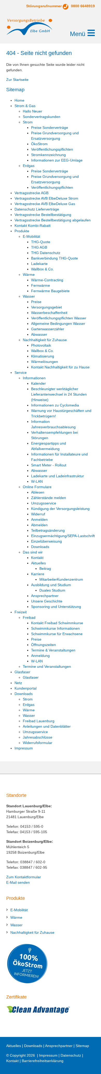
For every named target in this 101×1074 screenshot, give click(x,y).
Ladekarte (39, 264)
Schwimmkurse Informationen (55, 628)
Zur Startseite (17, 80)
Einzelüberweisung (46, 541)
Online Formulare (37, 487)
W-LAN (37, 481)
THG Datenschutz (45, 253)
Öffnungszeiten (43, 645)
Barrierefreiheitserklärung (42, 1061)
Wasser (29, 296)
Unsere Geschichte (46, 601)
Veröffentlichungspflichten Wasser (58, 318)
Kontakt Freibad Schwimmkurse (57, 623)
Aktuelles (38, 563)
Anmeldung (40, 656)
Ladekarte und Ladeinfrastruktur (57, 476)
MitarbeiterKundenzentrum (61, 579)
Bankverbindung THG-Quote (54, 258)
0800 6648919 (83, 6)
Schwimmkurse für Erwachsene (57, 634)
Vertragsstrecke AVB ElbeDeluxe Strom (46, 198)
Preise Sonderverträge (49, 127)
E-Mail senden (18, 882)
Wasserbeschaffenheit (49, 313)
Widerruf (38, 514)
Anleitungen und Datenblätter (47, 726)
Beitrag (45, 568)
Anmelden (39, 519)
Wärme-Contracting (47, 280)
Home (19, 100)
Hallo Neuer (32, 111)
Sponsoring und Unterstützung (56, 607)
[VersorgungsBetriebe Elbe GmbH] (29, 27)
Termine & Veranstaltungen (53, 650)
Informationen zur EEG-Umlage (57, 160)
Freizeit (21, 612)
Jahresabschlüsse (37, 737)
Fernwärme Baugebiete (50, 291)
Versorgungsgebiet (46, 307)
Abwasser (39, 334)
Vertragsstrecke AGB (31, 193)
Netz (18, 683)
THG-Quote (40, 242)
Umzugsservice (43, 503)
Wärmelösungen (44, 362)
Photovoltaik (41, 345)
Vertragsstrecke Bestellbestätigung (43, 215)
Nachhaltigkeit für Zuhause (45, 340)
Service (21, 372)
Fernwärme (40, 285)
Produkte (22, 231)
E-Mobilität (31, 236)
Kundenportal (26, 688)
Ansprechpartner (45, 596)
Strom (28, 122)
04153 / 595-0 (31, 826)
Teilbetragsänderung (48, 530)
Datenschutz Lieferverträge (37, 209)
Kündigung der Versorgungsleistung (60, 509)
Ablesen (37, 492)
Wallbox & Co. (42, 269)
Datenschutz (71, 1055)
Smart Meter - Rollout (48, 465)
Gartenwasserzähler (47, 329)
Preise (36, 302)
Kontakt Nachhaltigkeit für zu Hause (60, 367)
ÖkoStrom (39, 144)
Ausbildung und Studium (51, 585)
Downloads (40, 547)
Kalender (38, 383)
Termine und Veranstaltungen (47, 666)
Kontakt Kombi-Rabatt (33, 225)
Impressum (24, 748)
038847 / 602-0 (32, 862)
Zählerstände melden (48, 498)
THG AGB (39, 247)
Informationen (34, 378)
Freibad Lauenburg (38, 721)
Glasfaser (22, 672)
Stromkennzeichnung (48, 155)
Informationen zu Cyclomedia (55, 405)
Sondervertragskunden (41, 117)
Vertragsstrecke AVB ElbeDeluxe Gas (45, 204)
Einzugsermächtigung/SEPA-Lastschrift (63, 536)
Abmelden (39, 525)
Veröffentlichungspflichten (52, 149)
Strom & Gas (25, 106)
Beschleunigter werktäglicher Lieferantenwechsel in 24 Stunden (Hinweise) (59, 394)
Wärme (29, 274)
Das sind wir (33, 552)
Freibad (29, 617)
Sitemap (82, 1046)
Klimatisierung (42, 356)
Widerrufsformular (37, 743)
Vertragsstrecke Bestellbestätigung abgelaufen (53, 220)
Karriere (37, 574)
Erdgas (28, 166)
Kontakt (37, 558)
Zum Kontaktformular (23, 877)
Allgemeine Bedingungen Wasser (58, 323)
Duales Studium (52, 590)
